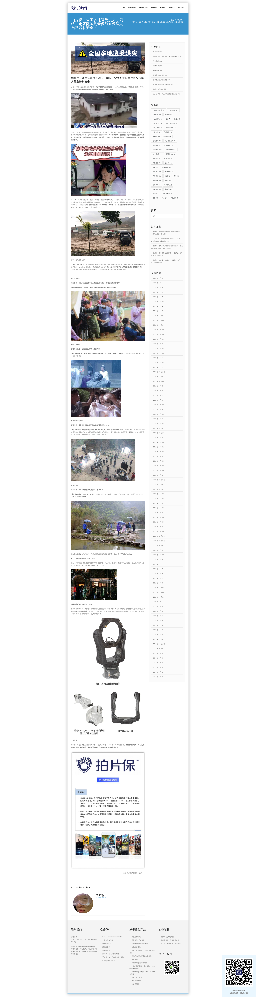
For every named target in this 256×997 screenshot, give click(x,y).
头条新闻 (156, 61)
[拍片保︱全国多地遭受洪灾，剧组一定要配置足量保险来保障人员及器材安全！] (108, 58)
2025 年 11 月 (157, 320)
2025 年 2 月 (157, 362)
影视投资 (170, 154)
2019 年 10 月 (157, 649)
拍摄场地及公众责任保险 (140, 944)
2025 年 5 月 (157, 348)
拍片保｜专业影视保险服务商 (171, 944)
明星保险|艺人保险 (138, 940)
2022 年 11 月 (157, 484)
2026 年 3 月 (157, 301)
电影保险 (156, 185)
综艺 (155, 198)
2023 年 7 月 (157, 447)
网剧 (164, 198)
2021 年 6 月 (157, 559)
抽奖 (155, 167)
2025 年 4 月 (157, 353)
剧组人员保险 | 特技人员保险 (142, 956)
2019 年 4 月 (157, 672)
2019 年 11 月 (157, 644)
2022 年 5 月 (157, 513)
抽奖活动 (166, 167)
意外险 (168, 163)
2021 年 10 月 (157, 545)
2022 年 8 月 (157, 498)
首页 (123, 7)
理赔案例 (157, 180)
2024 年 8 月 (157, 391)
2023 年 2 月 (157, 470)
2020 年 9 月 (157, 602)
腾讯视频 (174, 198)
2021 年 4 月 (157, 569)
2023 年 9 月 (157, 437)
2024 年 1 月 (157, 423)
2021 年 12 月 (157, 536)
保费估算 (172, 7)
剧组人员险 (157, 128)
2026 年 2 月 (157, 306)
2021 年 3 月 (157, 573)
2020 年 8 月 (157, 606)
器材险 (156, 136)
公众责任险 (157, 123)
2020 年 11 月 (157, 592)
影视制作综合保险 (158, 75)
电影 (167, 180)
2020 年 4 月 (157, 625)
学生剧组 (167, 136)
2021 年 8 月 (157, 555)
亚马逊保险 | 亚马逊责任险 (170, 940)
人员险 (168, 114)
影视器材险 (157, 154)
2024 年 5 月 (157, 405)
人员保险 (157, 114)
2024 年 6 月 (157, 400)
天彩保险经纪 (107, 944)
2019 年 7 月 (157, 663)
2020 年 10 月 (157, 597)
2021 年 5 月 (157, 564)
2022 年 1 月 (157, 531)
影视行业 (168, 158)
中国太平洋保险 (107, 940)
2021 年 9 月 (157, 550)
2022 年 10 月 (157, 489)
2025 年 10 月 (157, 325)
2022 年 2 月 (157, 527)
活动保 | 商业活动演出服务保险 (113, 957)
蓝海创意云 (106, 950)
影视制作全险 (136, 947)
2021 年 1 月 (157, 583)
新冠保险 (168, 172)
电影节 (168, 189)
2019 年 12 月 (157, 639)
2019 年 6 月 (157, 667)
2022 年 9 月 (157, 494)
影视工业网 (106, 947)
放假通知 (157, 172)
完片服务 (156, 145)
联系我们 (163, 7)
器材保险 (168, 132)
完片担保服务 (170, 141)
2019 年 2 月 (157, 677)
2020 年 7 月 (157, 611)
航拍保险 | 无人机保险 (139, 963)
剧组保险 (171, 128)
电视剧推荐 (167, 193)
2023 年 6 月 (157, 452)
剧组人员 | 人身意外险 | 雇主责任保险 (165, 56)
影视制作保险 (171, 150)
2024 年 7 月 (157, 395)
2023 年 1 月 (157, 475)
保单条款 (154, 7)
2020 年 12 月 (157, 588)
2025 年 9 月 (157, 330)
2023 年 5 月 (157, 456)
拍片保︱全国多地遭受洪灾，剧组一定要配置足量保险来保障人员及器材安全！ (107, 79)
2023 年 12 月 (157, 428)
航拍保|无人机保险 (167, 937)
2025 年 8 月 (157, 334)
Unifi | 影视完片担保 (109, 960)
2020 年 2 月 (157, 634)
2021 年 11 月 (157, 541)
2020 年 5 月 (157, 620)
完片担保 (181, 7)
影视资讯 (157, 163)
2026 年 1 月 (157, 311)
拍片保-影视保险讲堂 (159, 89)
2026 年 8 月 (157, 278)
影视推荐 (156, 158)
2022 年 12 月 (157, 480)
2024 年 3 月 (157, 414)
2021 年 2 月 (157, 578)
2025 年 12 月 (157, 316)
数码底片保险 (136, 981)
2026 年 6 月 (157, 287)
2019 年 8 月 (157, 658)
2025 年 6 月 (157, 344)
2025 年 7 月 (157, 339)
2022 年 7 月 (157, 503)
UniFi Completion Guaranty (112, 937)
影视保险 (157, 150)
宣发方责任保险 (137, 977)
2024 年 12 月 (157, 372)
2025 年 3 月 (157, 358)
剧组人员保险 (171, 123)
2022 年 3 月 (157, 522)
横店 (167, 176)
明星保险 (157, 176)
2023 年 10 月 (157, 433)
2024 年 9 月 (157, 386)
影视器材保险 (136, 937)
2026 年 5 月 (157, 292)
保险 (177, 119)
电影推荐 (157, 189)
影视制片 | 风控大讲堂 (160, 80)
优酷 (168, 119)
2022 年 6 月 (157, 508)
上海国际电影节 (158, 110)
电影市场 (168, 185)
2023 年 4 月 (157, 461)
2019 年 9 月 (157, 653)
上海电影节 (173, 110)
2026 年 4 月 (157, 297)
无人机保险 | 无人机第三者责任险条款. (165, 94)
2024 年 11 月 (157, 377)
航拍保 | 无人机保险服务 (110, 954)
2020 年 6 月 (157, 616)
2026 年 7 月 (157, 283)
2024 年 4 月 (157, 409)
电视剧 (156, 193)
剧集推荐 (156, 132)
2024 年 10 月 (157, 381)
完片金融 (168, 145)
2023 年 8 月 (157, 442)
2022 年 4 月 (157, 517)
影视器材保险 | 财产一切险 (161, 84)
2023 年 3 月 (157, 466)
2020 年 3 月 (157, 630)
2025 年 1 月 (157, 367)
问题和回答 (132, 7)
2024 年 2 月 (157, 419)
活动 (176, 176)
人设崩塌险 (157, 119)
